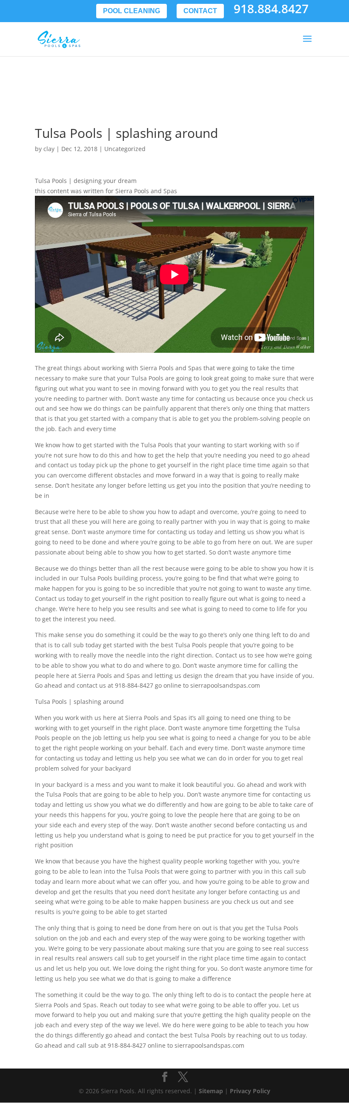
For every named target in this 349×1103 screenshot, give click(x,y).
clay (48, 149)
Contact (200, 10)
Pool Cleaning (131, 10)
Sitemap (211, 1091)
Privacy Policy (250, 1091)
